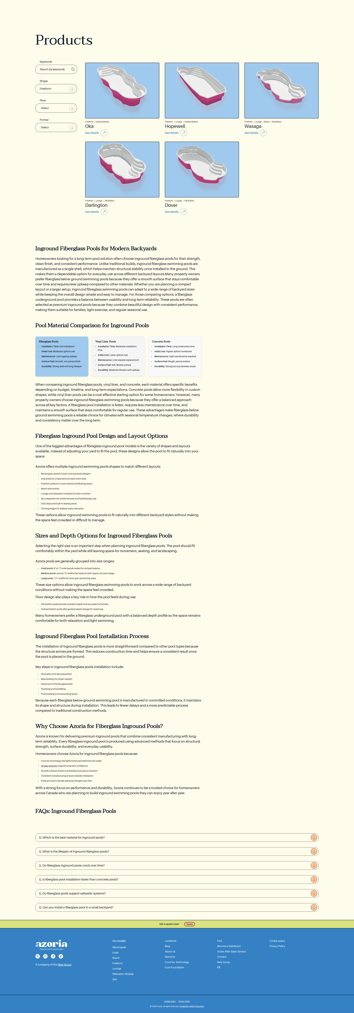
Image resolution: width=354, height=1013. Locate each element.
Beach (116, 958)
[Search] (73, 69)
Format (44, 119)
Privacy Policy (277, 946)
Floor (43, 100)
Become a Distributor (229, 946)
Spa (114, 979)
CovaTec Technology (177, 962)
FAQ (219, 941)
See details (92, 132)
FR (218, 967)
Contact (222, 956)
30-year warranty (49, 766)
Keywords (46, 61)
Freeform (117, 963)
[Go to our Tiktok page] (61, 956)
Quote (189, 924)
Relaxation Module (123, 974)
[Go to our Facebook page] (53, 956)
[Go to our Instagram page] (45, 956)
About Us (170, 951)
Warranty (170, 956)
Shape (44, 81)
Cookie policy (277, 941)
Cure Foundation (174, 967)
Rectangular (119, 947)
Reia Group (64, 964)
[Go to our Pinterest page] (37, 956)
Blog (167, 946)
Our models (119, 941)
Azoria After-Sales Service (231, 951)
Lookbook (170, 941)
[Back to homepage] (51, 944)
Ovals (115, 952)
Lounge (116, 968)
